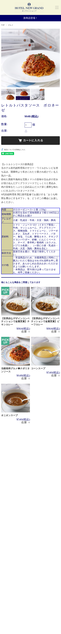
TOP (3, 25)
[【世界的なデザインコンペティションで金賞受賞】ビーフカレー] (45, 301)
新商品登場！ (30, 18)
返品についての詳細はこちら (14, 149)
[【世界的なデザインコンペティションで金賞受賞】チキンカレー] (15, 301)
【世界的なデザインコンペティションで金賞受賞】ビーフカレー (45, 321)
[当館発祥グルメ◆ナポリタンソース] (15, 351)
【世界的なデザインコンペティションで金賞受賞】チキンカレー (15, 321)
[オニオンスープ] (15, 398)
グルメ (10, 25)
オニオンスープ (9, 415)
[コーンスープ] (45, 351)
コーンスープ (38, 368)
